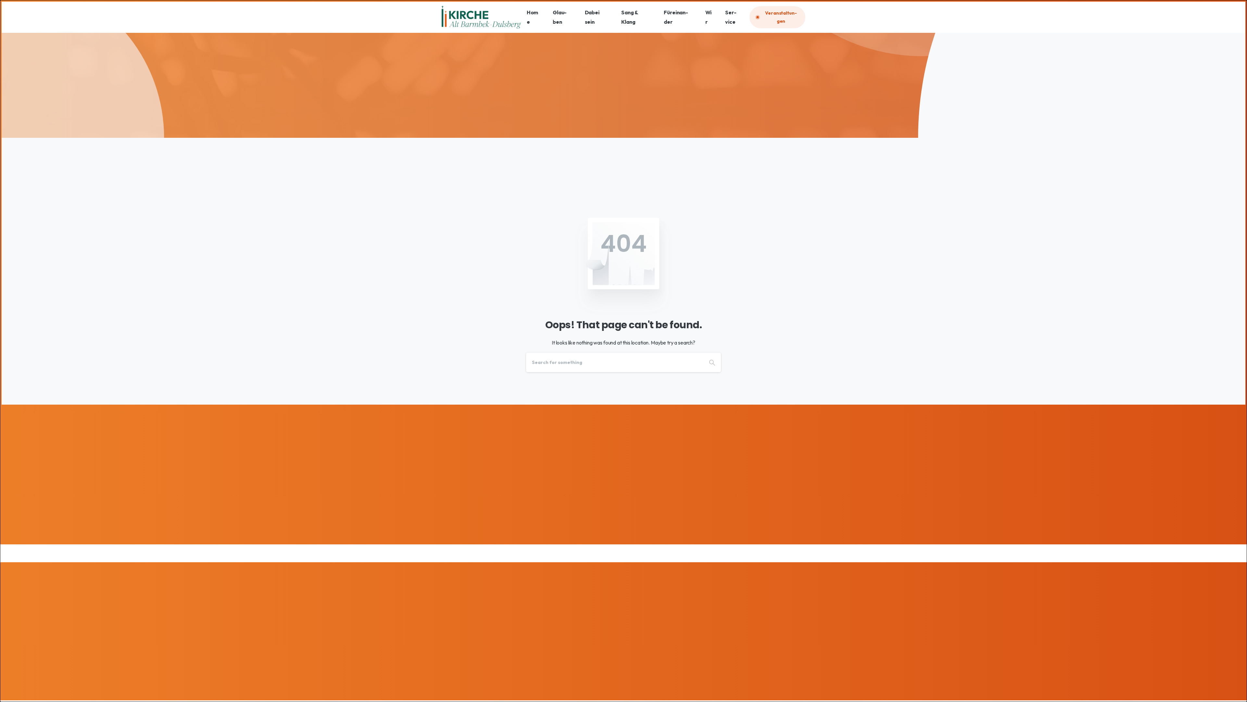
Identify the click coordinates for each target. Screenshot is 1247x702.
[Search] (712, 362)
